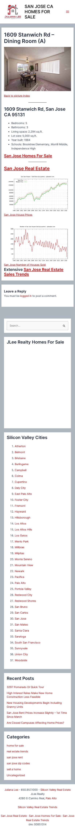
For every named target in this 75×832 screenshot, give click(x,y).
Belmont (20, 452)
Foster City (21, 499)
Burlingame (21, 464)
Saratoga (20, 636)
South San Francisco (27, 642)
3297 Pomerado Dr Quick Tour (25, 687)
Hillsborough (22, 517)
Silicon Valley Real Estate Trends (37, 807)
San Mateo (21, 624)
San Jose (20, 618)
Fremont (20, 505)
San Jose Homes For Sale (28, 155)
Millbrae (19, 547)
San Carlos (21, 612)
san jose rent (15, 757)
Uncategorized (16, 775)
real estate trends (17, 751)
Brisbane (20, 458)
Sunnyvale (21, 648)
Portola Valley (23, 589)
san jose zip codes (18, 763)
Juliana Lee (11, 789)
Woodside (21, 660)
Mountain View (24, 565)
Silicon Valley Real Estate (55, 789)
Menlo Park (22, 541)
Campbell (20, 470)
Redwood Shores (25, 601)
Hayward (20, 511)
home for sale (15, 745)
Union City (21, 654)
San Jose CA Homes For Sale (39, 12)
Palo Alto (20, 583)
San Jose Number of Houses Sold (25, 264)
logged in (26, 296)
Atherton (20, 446)
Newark (19, 571)
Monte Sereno (23, 559)
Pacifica (19, 577)
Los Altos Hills (23, 529)
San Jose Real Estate (27, 168)
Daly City (20, 488)
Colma (19, 476)
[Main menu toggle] (67, 12)
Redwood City (23, 595)
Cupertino (21, 482)
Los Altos (20, 523)
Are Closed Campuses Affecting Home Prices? (35, 722)
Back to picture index (17, 95)
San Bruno (21, 607)
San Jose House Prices (18, 214)
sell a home (14, 769)
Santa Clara (22, 630)
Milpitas (19, 553)
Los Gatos (21, 535)
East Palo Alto (23, 494)
